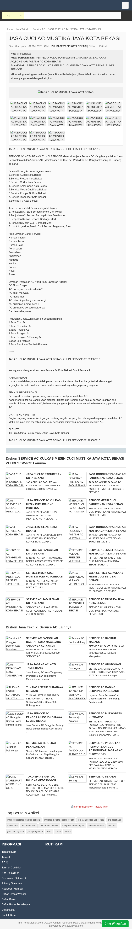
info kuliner (12, 826)
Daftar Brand (9, 899)
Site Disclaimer (10, 872)
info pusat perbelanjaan (73, 826)
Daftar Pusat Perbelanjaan (16, 904)
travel (58, 831)
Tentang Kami (9, 851)
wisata (68, 831)
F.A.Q (5, 862)
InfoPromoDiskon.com (30, 922)
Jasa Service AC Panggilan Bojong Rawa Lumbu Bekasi (44, 717)
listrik (49, 831)
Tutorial (6, 857)
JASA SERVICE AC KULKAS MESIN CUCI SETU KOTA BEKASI (106, 576)
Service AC (39, 29)
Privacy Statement (12, 883)
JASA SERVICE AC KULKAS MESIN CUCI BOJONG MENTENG (43, 504)
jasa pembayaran (15, 831)
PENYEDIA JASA (46, 57)
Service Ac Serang (102, 776)
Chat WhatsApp (115, 923)
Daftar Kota (8, 909)
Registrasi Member (12, 888)
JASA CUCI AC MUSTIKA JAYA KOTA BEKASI (75, 29)
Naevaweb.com (74, 925)
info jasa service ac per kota (91, 820)
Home (9, 29)
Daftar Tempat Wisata (14, 893)
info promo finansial (49, 826)
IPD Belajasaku (66, 57)
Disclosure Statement (14, 878)
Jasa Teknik (22, 29)
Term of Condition (11, 867)
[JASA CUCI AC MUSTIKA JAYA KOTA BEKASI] (66, 92)
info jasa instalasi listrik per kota (59, 820)
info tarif (112, 826)
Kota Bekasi (25, 53)
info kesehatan (115, 820)
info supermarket (96, 826)
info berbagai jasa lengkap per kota (23, 820)
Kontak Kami (9, 915)
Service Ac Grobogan (105, 664)
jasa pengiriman (35, 831)
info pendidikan (29, 826)
